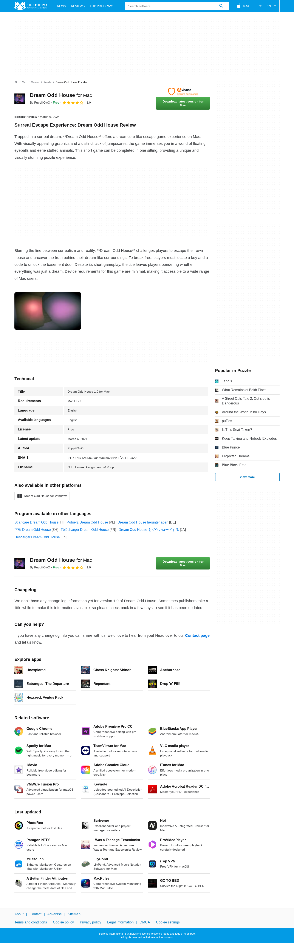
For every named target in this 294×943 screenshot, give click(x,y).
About (18, 914)
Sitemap (74, 914)
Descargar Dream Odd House (37, 537)
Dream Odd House (61, 95)
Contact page (197, 635)
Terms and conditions (30, 922)
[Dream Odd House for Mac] (19, 98)
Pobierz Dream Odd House (87, 522)
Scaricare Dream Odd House (36, 522)
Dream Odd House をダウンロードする (149, 529)
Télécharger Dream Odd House (85, 529)
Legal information (120, 922)
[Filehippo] (30, 6)
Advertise (54, 914)
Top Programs (102, 6)
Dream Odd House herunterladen (143, 522)
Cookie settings (168, 922)
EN (269, 6)
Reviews (78, 6)
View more (247, 477)
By (40, 102)
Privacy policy (90, 922)
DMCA (145, 922)
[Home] (16, 82)
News (61, 6)
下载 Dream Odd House (32, 529)
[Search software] (221, 6)
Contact (35, 914)
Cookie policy (63, 922)
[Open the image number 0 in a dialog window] (47, 311)
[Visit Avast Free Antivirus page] (183, 91)
